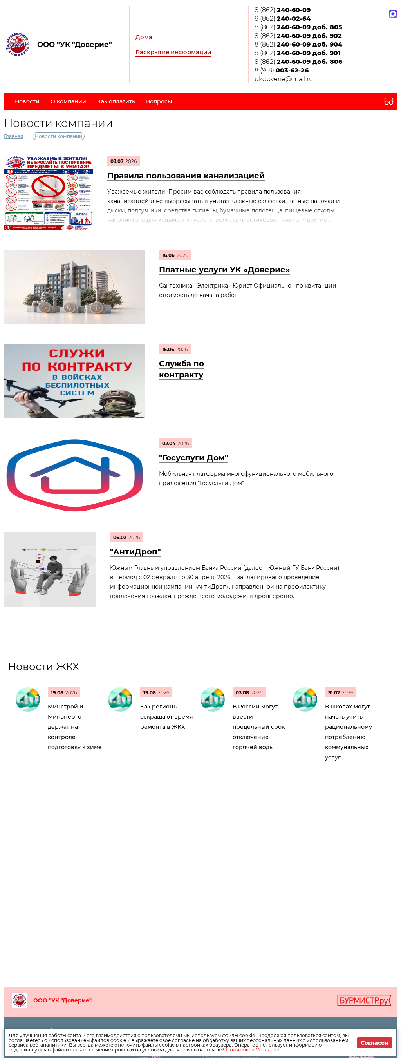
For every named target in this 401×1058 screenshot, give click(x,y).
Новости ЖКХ (43, 666)
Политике (238, 1050)
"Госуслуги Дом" (193, 457)
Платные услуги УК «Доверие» (224, 269)
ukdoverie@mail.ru (284, 79)
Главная (13, 136)
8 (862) (283, 10)
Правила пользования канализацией (186, 175)
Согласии (268, 1050)
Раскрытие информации (173, 52)
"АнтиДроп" (135, 551)
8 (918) (282, 70)
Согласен (374, 1042)
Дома (143, 37)
